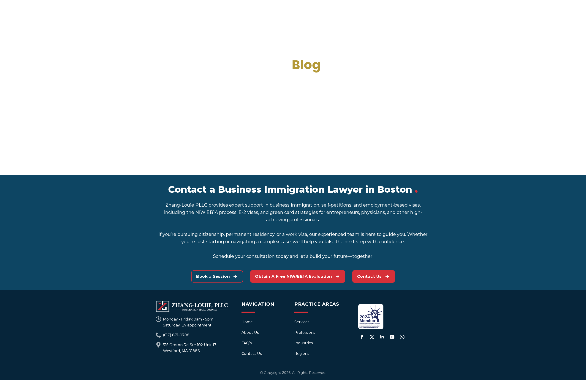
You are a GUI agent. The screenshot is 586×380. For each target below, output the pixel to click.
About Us (250, 332)
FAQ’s (246, 343)
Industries (303, 343)
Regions (301, 353)
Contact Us (251, 353)
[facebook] (362, 337)
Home (247, 322)
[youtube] (392, 337)
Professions (304, 332)
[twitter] (372, 337)
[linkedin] (382, 337)
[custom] (402, 337)
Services (301, 322)
